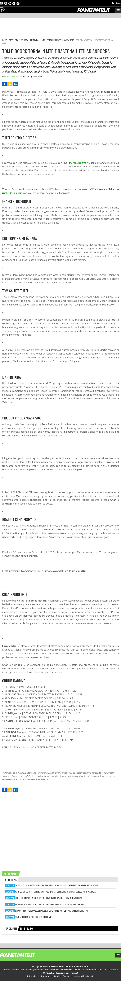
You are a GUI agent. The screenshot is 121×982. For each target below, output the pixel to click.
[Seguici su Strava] (13, 3)
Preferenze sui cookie (51, 976)
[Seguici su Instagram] (5, 3)
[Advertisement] (56, 28)
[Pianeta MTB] (23, 955)
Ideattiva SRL (88, 976)
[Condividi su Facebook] (4, 84)
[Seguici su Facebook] (18, 3)
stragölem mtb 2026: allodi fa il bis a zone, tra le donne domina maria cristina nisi (51, 910)
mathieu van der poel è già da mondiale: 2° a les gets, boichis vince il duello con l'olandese (55, 891)
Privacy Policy (33, 976)
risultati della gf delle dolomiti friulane (33, 917)
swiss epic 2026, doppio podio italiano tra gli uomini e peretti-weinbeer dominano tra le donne (56, 885)
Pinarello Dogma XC (79, 162)
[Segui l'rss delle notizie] (9, 84)
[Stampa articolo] (15, 84)
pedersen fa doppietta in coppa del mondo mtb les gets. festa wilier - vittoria (49, 904)
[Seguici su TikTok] (1, 3)
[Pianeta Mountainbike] (2, 9)
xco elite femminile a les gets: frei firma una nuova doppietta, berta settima (48, 897)
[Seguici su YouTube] (9, 3)
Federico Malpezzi (13, 76)
